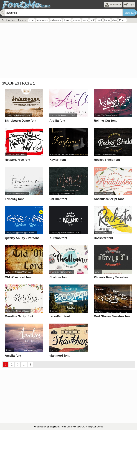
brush (107, 20)
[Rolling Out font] (113, 103)
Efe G (107, 233)
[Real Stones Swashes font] (113, 298)
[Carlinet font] (68, 181)
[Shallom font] (68, 259)
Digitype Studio (67, 154)
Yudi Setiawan (21, 194)
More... (122, 20)
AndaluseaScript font (109, 199)
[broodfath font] (68, 298)
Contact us (97, 426)
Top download (8, 20)
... (24, 364)
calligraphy (55, 20)
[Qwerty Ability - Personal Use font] (24, 220)
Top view (22, 20)
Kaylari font (57, 159)
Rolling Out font (105, 120)
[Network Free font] (24, 142)
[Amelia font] (24, 338)
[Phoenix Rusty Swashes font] (113, 259)
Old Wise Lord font (18, 277)
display (67, 20)
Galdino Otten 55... (23, 272)
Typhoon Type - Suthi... (25, 233)
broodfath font (59, 316)
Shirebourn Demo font (20, 120)
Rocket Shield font (107, 159)
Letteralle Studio (66, 194)
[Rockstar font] (113, 220)
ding (114, 20)
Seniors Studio (22, 311)
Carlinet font (58, 199)
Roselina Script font (19, 316)
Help (56, 426)
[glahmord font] (68, 338)
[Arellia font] (68, 103)
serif (92, 20)
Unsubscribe (40, 426)
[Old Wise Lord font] (24, 259)
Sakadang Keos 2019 (70, 233)
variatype (109, 194)
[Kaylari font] (68, 142)
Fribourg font (14, 199)
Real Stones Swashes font (112, 316)
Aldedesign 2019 (68, 115)
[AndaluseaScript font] (113, 181)
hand (99, 20)
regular (76, 20)
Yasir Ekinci (20, 154)
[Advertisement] (68, 51)
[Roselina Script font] (24, 298)
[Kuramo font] (68, 220)
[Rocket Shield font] (113, 142)
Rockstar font (103, 238)
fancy (85, 20)
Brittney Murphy (23, 115)
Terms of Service (68, 426)
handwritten (42, 20)
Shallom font (58, 277)
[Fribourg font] (24, 181)
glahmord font (59, 355)
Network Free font (17, 159)
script (31, 20)
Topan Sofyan (111, 115)
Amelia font (13, 355)
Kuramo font (58, 238)
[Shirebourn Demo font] (24, 103)
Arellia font (57, 120)
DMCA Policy (84, 426)
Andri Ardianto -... (112, 154)
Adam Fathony (66, 272)
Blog (50, 426)
